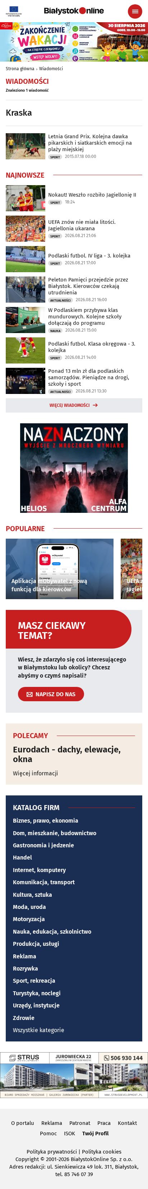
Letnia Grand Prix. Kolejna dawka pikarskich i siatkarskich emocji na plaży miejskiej (90, 143)
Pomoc (48, 1133)
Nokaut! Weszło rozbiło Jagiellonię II (92, 195)
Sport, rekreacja (34, 980)
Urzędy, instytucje (36, 1005)
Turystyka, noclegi (37, 993)
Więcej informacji (35, 773)
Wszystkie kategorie (38, 1030)
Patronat (79, 1123)
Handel (22, 857)
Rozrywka (25, 968)
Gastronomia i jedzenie (43, 845)
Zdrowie (23, 1018)
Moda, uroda (29, 907)
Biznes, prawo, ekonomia (45, 820)
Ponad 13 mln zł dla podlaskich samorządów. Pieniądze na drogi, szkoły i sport (88, 377)
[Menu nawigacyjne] (135, 11)
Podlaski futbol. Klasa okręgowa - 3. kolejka (91, 347)
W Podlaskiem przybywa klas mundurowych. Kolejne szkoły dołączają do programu (84, 316)
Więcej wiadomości (70, 405)
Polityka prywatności (52, 1152)
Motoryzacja (29, 919)
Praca (104, 1123)
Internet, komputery (39, 870)
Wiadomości (51, 68)
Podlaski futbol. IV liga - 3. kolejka (89, 255)
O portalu (22, 1123)
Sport (55, 157)
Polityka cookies (101, 1152)
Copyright (27, 1159)
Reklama (24, 956)
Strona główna (20, 68)
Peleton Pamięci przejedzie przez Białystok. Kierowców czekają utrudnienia (88, 286)
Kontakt (127, 1123)
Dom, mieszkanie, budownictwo (54, 833)
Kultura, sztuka (32, 894)
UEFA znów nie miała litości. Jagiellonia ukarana (82, 225)
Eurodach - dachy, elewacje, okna (67, 754)
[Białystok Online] (74, 11)
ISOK (69, 1133)
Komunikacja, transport (44, 882)
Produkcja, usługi (36, 943)
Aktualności (60, 300)
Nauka (55, 331)
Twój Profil (95, 1133)
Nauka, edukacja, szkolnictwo (52, 931)
